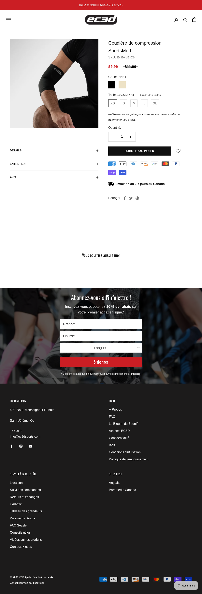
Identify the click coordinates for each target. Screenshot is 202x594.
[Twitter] (131, 198)
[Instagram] (20, 446)
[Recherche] (185, 20)
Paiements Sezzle (22, 518)
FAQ (112, 416)
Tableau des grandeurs (26, 511)
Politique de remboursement (128, 459)
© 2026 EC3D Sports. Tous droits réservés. (32, 577)
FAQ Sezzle (18, 525)
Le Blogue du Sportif (123, 423)
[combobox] (100, 348)
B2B (112, 445)
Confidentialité (119, 438)
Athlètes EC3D (119, 431)
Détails (16, 150)
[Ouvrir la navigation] (8, 19)
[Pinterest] (137, 198)
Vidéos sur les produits (26, 539)
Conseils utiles (20, 532)
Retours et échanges (24, 497)
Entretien (17, 163)
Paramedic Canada (122, 490)
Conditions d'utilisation (125, 452)
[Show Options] (138, 348)
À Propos (115, 409)
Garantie (16, 504)
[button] (178, 152)
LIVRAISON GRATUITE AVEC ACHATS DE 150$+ (101, 5)
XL (155, 103)
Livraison (16, 482)
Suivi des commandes (25, 490)
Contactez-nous (21, 546)
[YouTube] (30, 446)
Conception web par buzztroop (27, 582)
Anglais (114, 482)
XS (112, 103)
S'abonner (101, 362)
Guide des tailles (150, 95)
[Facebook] (124, 198)
